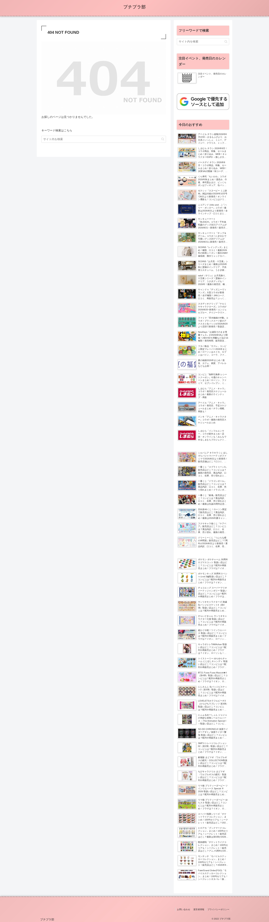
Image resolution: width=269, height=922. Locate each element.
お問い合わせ (183, 909)
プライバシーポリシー (218, 909)
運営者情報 (198, 909)
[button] (162, 139)
